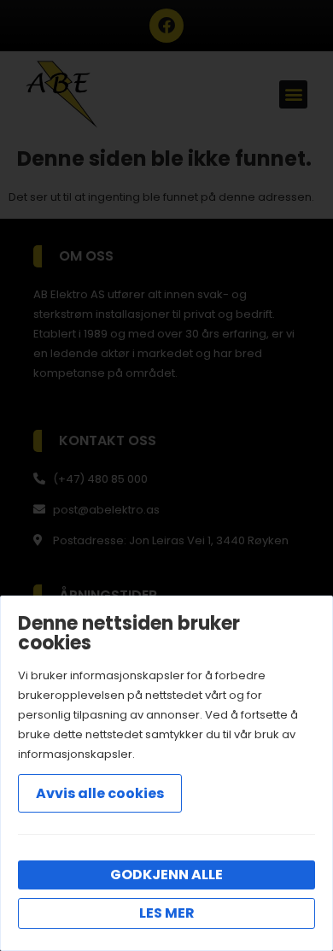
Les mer (167, 913)
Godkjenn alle (166, 874)
